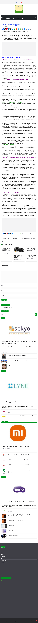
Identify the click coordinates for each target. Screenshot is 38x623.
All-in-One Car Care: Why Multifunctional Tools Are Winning (17, 355)
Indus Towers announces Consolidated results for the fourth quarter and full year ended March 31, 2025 (21, 471)
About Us (2, 568)
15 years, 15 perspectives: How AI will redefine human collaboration (17, 360)
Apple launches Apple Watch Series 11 (13, 535)
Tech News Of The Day (6, 307)
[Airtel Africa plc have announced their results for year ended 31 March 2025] (4, 465)
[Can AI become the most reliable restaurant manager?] (4, 366)
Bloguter (17, 18)
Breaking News (9, 16)
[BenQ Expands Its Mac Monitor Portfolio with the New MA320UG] (19, 489)
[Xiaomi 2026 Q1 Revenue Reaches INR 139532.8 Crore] (19, 434)
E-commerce (8, 18)
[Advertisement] (19, 49)
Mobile (2, 552)
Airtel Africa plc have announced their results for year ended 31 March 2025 (18, 464)
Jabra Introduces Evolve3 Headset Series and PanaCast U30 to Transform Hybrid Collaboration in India (21, 416)
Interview (31, 16)
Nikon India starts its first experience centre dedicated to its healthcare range (9, 240)
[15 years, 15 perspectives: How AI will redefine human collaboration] (4, 361)
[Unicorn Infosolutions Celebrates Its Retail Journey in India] (4, 511)
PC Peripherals (3, 560)
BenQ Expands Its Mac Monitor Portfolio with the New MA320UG (18, 501)
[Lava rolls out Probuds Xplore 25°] (4, 412)
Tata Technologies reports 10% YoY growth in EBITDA (28, 239)
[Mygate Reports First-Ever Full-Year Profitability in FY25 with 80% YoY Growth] (4, 455)
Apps (13, 18)
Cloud (2, 558)
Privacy (2, 573)
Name (2, 285)
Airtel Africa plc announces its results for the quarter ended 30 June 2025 (18, 459)
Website (2, 295)
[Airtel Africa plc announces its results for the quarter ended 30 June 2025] (4, 460)
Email (2, 290)
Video (2, 566)
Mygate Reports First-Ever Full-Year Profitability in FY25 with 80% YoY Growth (19, 454)
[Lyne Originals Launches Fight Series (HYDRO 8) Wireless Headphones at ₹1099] (19, 386)
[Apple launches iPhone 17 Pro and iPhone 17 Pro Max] (4, 521)
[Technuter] (2, 17)
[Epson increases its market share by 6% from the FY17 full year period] (19, 247)
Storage (2, 564)
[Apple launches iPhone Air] (4, 526)
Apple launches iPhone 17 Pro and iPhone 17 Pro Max (15, 520)
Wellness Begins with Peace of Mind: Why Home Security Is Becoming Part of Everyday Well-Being (19, 342)
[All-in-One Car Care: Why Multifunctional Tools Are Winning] (4, 356)
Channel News (25, 16)
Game (22, 18)
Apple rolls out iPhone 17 (11, 530)
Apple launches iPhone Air (11, 525)
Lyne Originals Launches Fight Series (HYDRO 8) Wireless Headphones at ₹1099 (16, 401)
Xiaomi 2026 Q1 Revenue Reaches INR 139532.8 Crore (15, 446)
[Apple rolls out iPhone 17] (4, 531)
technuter (10, 26)
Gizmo (15, 16)
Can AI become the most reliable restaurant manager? (15, 365)
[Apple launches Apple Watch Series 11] (4, 536)
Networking (3, 556)
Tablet (2, 554)
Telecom (19, 16)
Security (2, 562)
